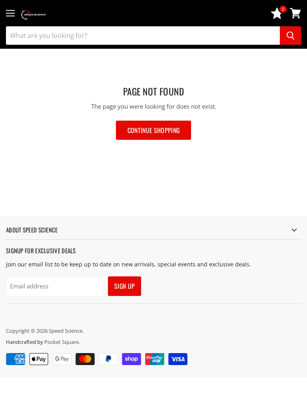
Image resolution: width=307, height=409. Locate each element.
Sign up (124, 286)
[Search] (290, 35)
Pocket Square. (62, 341)
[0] (277, 17)
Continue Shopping (153, 130)
